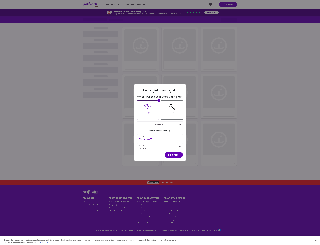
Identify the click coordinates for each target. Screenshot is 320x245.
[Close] (316, 240)
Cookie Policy (42, 242)
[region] (160, 240)
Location (142, 136)
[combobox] (160, 124)
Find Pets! (173, 155)
